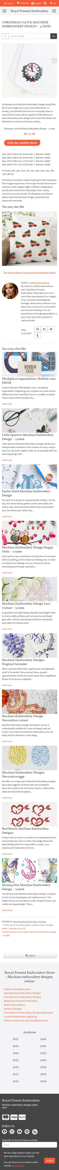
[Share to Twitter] (51, 329)
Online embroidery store (17, 989)
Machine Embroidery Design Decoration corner (22, 718)
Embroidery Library (14, 1004)
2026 (43, 1039)
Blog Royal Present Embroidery (21, 1000)
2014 (43, 1081)
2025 (16, 1046)
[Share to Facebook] (44, 329)
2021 (16, 1060)
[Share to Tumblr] (37, 335)
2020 (43, 1060)
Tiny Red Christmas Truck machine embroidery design (29, 272)
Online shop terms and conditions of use (26, 1020)
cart (54, 3)
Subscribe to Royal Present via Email (19, 1140)
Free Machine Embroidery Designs (22, 997)
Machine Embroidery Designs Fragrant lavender (23, 662)
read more (7, 403)
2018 (43, 1067)
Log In (9, 3)
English (38, 3)
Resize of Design (13, 1008)
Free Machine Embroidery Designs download (28, 1012)
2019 (16, 1067)
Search (31, 955)
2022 (43, 1053)
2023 (16, 1053)
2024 (43, 1046)
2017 (16, 1074)
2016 (43, 1074)
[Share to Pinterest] (37, 329)
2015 (16, 1081)
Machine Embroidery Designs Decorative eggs (23, 774)
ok (53, 36)
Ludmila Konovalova (39, 282)
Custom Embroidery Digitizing (20, 1016)
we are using (18, 1165)
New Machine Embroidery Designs (29, 921)
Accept (49, 1160)
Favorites (24, 2)
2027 (16, 1039)
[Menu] (4, 11)
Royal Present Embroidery (30, 11)
